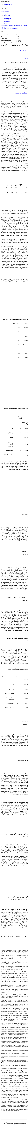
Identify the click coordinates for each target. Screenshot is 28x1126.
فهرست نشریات (8, 4)
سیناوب (14, 1124)
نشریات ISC (7, 21)
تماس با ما (6, 5)
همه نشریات (7, 13)
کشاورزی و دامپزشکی (9, 19)
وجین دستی (18, 93)
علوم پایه (6, 16)
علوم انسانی (7, 15)
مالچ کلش (24, 93)
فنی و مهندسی (7, 18)
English (5, 8)
